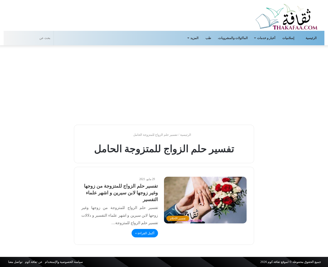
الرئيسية (311, 38)
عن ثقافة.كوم (34, 262)
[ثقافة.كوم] (286, 16)
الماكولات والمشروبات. (233, 38)
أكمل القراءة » (144, 233)
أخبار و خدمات (266, 38)
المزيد (194, 38)
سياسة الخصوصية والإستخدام (64, 262)
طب (208, 38)
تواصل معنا (15, 262)
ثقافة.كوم (274, 262)
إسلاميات (288, 38)
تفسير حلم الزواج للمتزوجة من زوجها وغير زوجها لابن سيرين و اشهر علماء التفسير (121, 192)
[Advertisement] (164, 83)
